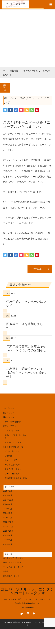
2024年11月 (8, 500)
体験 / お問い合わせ (13, 422)
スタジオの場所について (13, 447)
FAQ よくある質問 (12, 465)
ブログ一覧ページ (12, 451)
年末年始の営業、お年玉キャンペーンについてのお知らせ (26, 348)
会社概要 (8, 456)
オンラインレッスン (13, 442)
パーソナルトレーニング (13, 567)
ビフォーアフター (10, 426)
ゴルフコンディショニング (14, 558)
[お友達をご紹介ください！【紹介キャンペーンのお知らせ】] (40, 269)
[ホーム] (4, 70)
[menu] (50, 4)
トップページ (8, 408)
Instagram (27, 613)
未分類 (6, 571)
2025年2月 (7, 495)
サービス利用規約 (12, 474)
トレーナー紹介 (11, 460)
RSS (33, 613)
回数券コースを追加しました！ (24, 326)
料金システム (8, 417)
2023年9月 (7, 535)
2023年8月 (7, 540)
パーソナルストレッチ (12, 562)
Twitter (21, 613)
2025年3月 (7, 491)
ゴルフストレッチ (12, 431)
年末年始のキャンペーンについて (26, 303)
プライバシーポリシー (14, 469)
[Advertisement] (27, 38)
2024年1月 (7, 518)
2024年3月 (7, 509)
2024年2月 (7, 513)
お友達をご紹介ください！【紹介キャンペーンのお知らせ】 (26, 372)
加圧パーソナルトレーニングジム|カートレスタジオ (27, 591)
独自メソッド (8, 413)
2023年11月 (8, 526)
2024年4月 (7, 504)
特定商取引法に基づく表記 (16, 478)
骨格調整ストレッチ (11, 576)
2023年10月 (8, 531)
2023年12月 (8, 522)
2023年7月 (7, 544)
